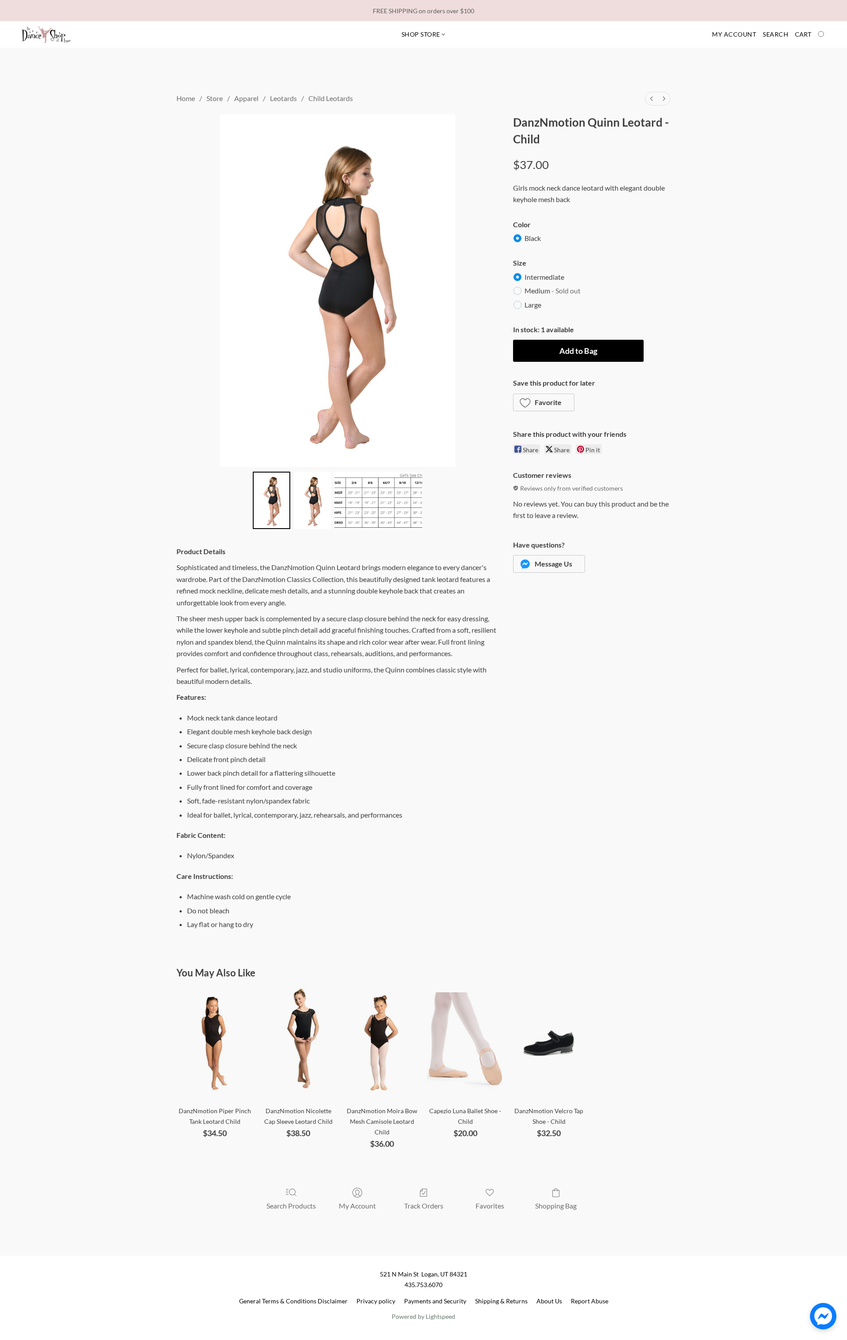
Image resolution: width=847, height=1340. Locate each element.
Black (533, 238)
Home (185, 98)
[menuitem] (651, 98)
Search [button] (775, 34)
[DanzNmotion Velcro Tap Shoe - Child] (548, 1043)
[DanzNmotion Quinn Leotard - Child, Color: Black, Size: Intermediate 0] (271, 500)
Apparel (246, 98)
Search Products (291, 1205)
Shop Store (421, 34)
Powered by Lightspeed (423, 1316)
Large (533, 304)
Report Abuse (589, 1301)
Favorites (490, 1205)
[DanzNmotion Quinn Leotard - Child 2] (378, 500)
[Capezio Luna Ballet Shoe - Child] (465, 1043)
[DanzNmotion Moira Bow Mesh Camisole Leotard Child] (382, 1043)
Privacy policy (375, 1301)
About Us (549, 1301)
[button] (46, 34)
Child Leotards (330, 98)
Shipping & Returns (501, 1301)
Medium (553, 290)
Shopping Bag (556, 1205)
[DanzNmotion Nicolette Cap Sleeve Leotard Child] (298, 1043)
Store (214, 98)
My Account (357, 1205)
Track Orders (423, 1205)
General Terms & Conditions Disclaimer (293, 1301)
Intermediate (544, 277)
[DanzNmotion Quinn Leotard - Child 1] (312, 500)
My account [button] (734, 34)
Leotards (283, 98)
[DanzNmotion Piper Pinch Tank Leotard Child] (214, 1043)
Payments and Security (435, 1301)
